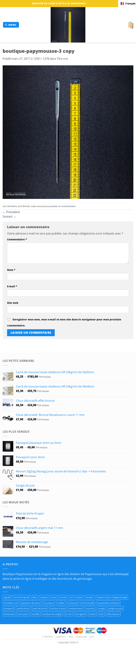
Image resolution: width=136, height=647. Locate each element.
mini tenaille (87, 602)
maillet (60, 602)
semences (9, 614)
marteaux (73, 602)
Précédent (11, 212)
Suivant (9, 216)
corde (63, 597)
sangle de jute (115, 608)
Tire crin (62, 59)
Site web (12, 302)
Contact (61, 636)
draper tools (103, 597)
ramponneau (76, 608)
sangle (101, 608)
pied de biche (40, 608)
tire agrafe (80, 614)
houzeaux (48, 602)
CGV (91, 636)
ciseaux (44, 597)
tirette (92, 614)
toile (101, 614)
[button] (11, 25)
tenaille (35, 614)
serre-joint (23, 614)
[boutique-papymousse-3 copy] (68, 132)
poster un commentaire (62, 206)
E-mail (12, 286)
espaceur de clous (30, 602)
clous (54, 597)
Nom (11, 270)
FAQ (71, 636)
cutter (80, 597)
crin (71, 597)
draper (90, 597)
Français (129, 3)
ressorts (90, 608)
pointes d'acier (58, 608)
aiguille (7, 597)
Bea (35, 597)
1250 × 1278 (41, 59)
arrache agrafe (21, 597)
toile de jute (113, 614)
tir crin (68, 614)
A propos (47, 636)
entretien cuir (11, 602)
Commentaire (17, 239)
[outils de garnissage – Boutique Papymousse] (68, 25)
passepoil (9, 608)
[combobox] (127, 3)
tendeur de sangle (52, 614)
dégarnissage (120, 597)
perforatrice (23, 608)
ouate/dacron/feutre (108, 602)
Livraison (81, 636)
